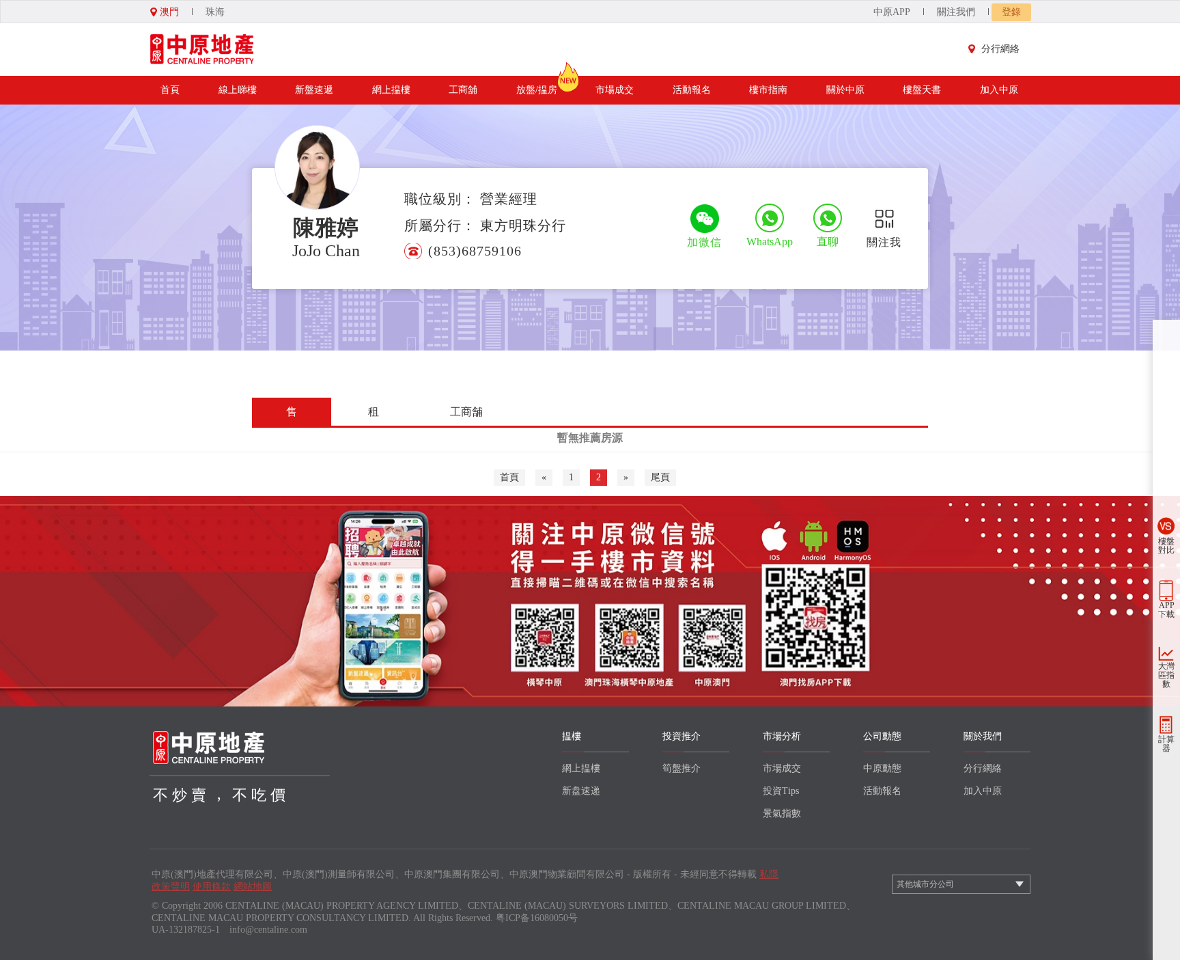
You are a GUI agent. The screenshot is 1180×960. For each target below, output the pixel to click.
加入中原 (999, 90)
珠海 (215, 12)
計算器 (1166, 744)
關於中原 (845, 90)
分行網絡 (1000, 49)
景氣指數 (782, 813)
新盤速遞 (314, 90)
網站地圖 (253, 886)
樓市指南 (768, 90)
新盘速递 (581, 791)
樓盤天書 (922, 90)
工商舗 (466, 411)
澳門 (168, 12)
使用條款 (212, 886)
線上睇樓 (238, 90)
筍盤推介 (681, 768)
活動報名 (692, 90)
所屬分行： (440, 225)
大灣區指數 (1166, 675)
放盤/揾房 (536, 90)
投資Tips (781, 791)
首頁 (170, 90)
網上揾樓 (391, 90)
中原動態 (882, 768)
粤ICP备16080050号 (537, 918)
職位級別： (440, 198)
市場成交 (614, 90)
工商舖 (463, 90)
